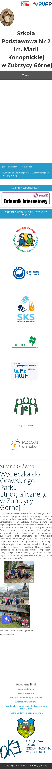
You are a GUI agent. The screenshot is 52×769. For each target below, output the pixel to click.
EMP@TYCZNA (23, 426)
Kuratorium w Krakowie (26, 701)
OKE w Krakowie (26, 693)
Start (15, 166)
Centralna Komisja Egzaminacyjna (26, 713)
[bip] (25, 3)
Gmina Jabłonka (26, 689)
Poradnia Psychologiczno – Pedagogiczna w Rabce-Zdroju (26, 707)
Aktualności (27, 166)
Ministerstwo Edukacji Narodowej (26, 697)
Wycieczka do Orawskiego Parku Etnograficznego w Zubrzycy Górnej (24, 490)
